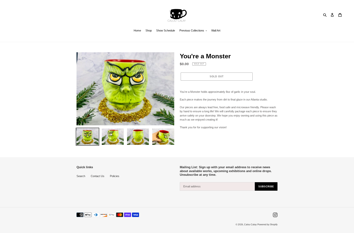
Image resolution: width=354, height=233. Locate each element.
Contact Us (97, 176)
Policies (114, 176)
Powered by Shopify (267, 224)
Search (81, 176)
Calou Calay (250, 224)
